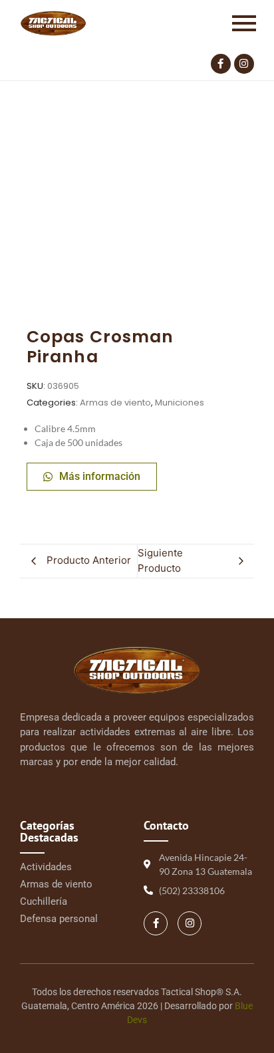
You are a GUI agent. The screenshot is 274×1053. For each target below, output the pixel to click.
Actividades (46, 867)
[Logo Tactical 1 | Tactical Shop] (53, 23)
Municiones (179, 402)
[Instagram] (244, 64)
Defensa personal (59, 919)
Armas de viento (115, 402)
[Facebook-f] (221, 64)
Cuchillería (43, 901)
